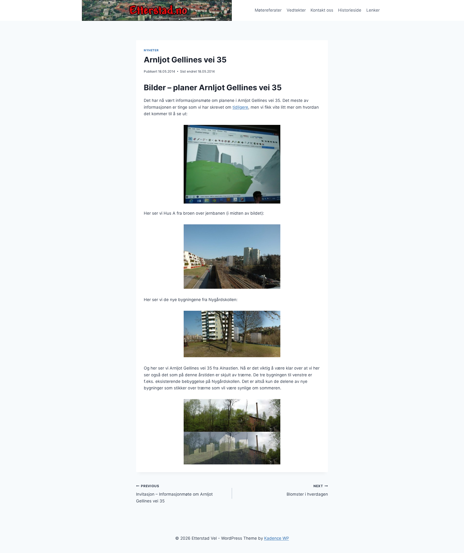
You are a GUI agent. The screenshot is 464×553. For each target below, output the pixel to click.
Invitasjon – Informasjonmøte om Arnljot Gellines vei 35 (174, 493)
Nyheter (151, 50)
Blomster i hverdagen (307, 490)
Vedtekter (296, 10)
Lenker (373, 10)
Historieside (349, 10)
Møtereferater (268, 10)
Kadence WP (276, 538)
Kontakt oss (322, 10)
